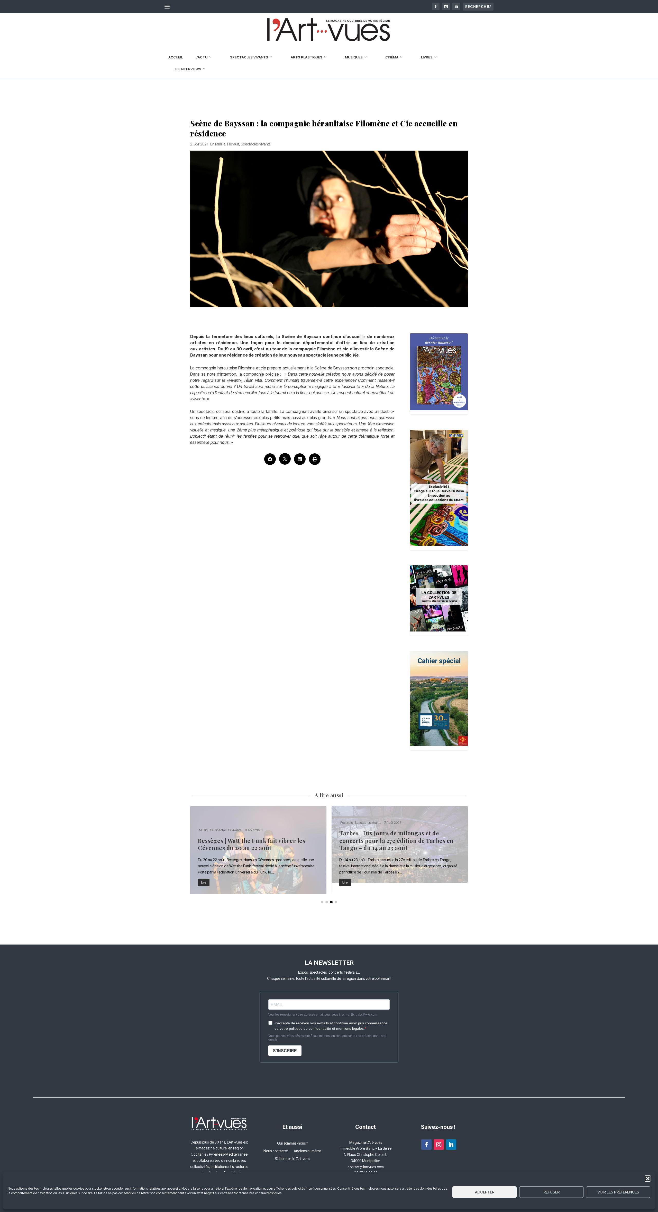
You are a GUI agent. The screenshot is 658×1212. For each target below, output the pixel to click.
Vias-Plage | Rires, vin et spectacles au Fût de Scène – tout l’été (400, 850)
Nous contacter (275, 1151)
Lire (203, 882)
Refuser (551, 1192)
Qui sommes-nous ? (292, 1143)
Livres (427, 57)
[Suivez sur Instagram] (439, 1144)
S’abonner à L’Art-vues (292, 1159)
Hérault (233, 144)
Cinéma (391, 57)
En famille (217, 144)
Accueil (175, 57)
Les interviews (187, 69)
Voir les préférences (618, 1192)
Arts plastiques (306, 57)
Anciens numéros (307, 1151)
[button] (647, 1178)
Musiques (354, 57)
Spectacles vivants (249, 57)
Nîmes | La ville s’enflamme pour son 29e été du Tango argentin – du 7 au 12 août (258, 850)
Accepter (484, 1192)
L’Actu (201, 57)
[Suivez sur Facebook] (426, 1144)
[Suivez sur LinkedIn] (451, 1144)
